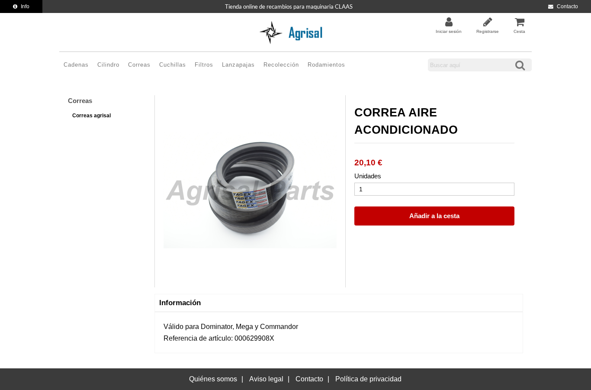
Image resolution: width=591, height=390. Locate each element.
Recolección (281, 64)
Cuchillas (172, 64)
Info (25, 6)
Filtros (204, 64)
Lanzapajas (238, 64)
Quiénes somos (213, 379)
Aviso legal (266, 379)
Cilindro (108, 64)
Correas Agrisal (91, 116)
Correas (139, 64)
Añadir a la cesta (434, 215)
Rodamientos (326, 64)
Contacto (567, 6)
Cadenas (76, 64)
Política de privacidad (368, 379)
